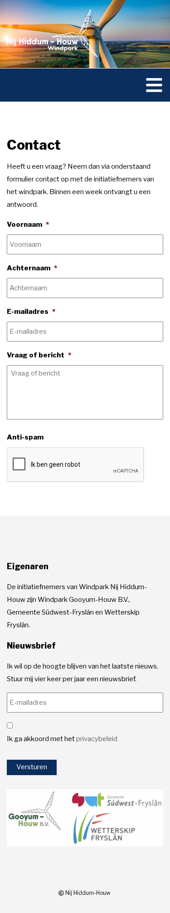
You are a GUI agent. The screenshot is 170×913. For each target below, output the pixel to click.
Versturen (31, 767)
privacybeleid (96, 739)
